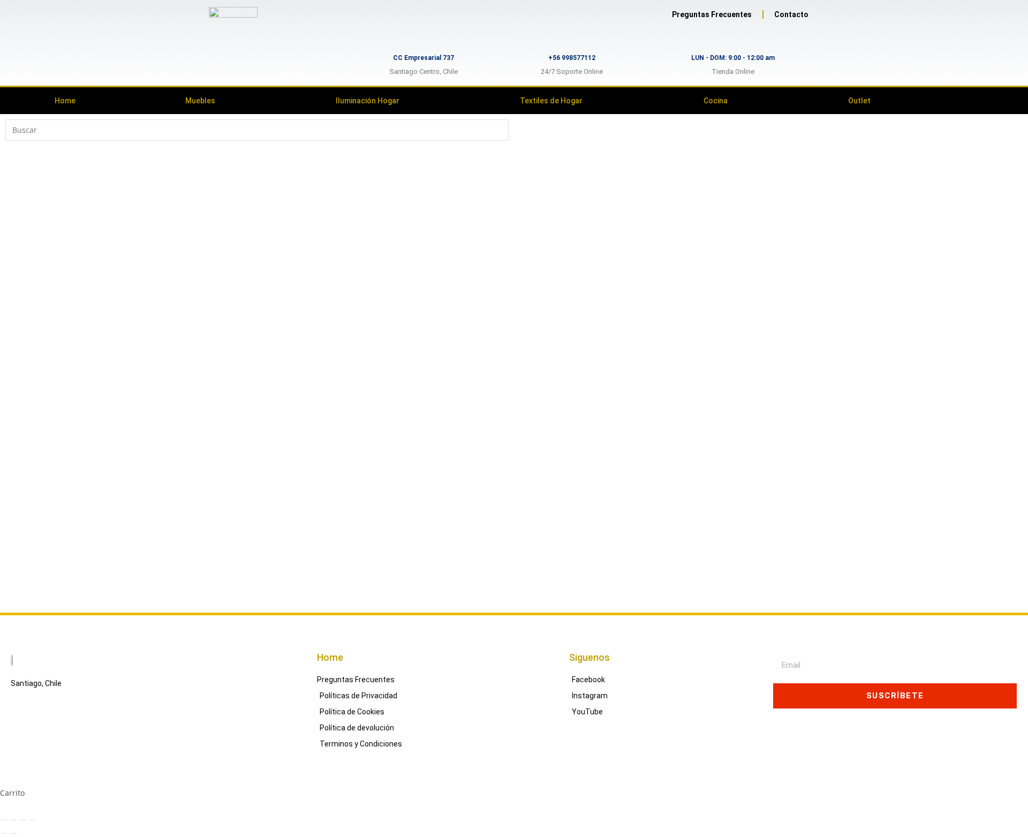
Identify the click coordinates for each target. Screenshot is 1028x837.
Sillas (14, 474)
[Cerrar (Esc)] (32, 820)
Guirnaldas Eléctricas (43, 393)
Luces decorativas (37, 419)
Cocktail (19, 190)
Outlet (859, 100)
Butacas (19, 487)
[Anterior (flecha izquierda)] (3, 833)
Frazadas (21, 541)
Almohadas (25, 528)
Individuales (27, 258)
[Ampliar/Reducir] (3, 820)
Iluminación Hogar (367, 100)
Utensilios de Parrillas (44, 285)
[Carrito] (976, 100)
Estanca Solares (33, 366)
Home (65, 100)
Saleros (18, 271)
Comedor (21, 447)
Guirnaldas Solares (39, 406)
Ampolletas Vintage (39, 352)
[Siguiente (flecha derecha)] (13, 833)
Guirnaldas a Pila (35, 379)
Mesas (16, 460)
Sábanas (20, 568)
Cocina (716, 100)
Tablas (16, 312)
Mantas (18, 554)
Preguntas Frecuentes (712, 14)
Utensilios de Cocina (41, 231)
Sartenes (21, 218)
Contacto (791, 14)
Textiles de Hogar (551, 100)
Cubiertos (22, 204)
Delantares (24, 244)
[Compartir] (23, 820)
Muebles (200, 100)
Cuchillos (21, 298)
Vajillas (18, 325)
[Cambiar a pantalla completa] (13, 820)
